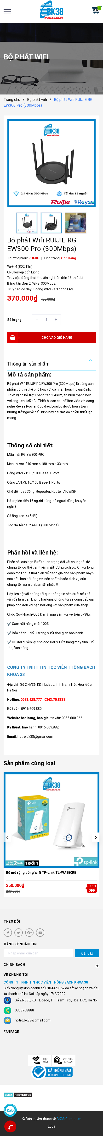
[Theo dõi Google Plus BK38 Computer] (29, 932)
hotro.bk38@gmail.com (33, 1020)
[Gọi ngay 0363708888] (10, 1126)
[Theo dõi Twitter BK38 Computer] (18, 932)
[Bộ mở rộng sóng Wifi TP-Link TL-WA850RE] (51, 820)
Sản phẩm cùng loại (29, 763)
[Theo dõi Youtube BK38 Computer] (40, 932)
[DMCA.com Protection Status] (18, 1095)
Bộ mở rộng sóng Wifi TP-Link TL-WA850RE (41, 872)
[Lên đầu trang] (86, 1125)
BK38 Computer (69, 1119)
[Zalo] (10, 1110)
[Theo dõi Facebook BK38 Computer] (8, 932)
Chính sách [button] (14, 965)
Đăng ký (87, 953)
